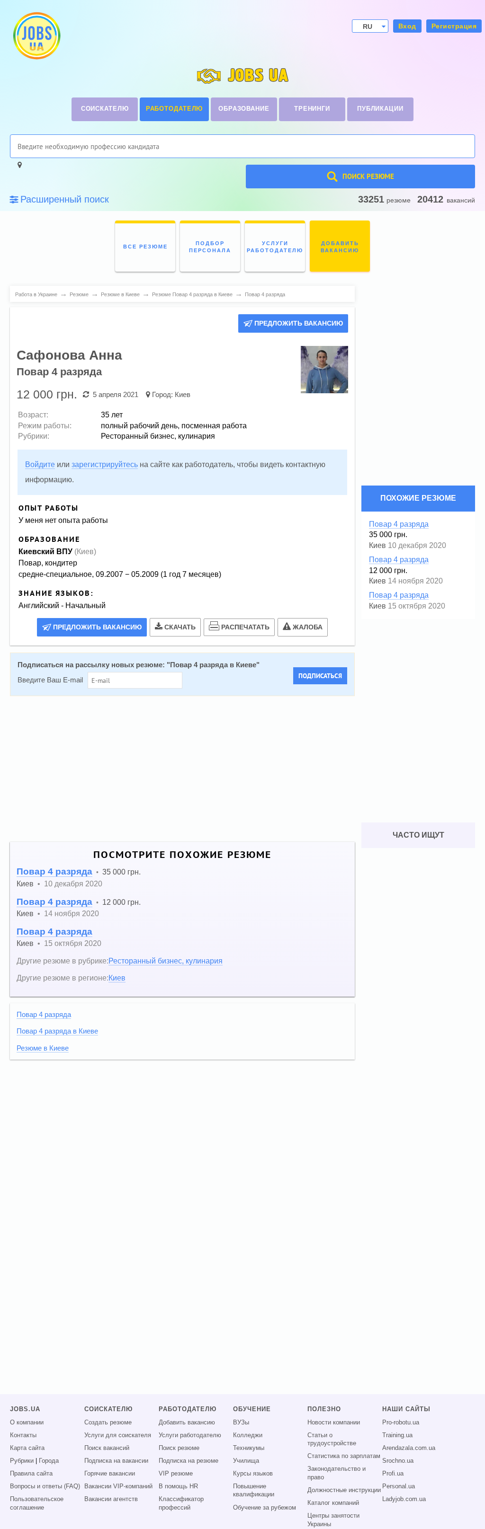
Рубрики (22, 1461)
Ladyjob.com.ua (404, 1499)
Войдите (40, 464)
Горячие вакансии (109, 1473)
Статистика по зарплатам (343, 1456)
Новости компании (333, 1422)
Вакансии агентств (111, 1499)
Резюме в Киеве (43, 1048)
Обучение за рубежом (264, 1507)
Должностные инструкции (344, 1490)
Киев (182, 394)
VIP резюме (176, 1473)
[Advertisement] (182, 769)
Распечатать (245, 627)
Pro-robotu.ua (400, 1422)
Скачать (180, 627)
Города (49, 1461)
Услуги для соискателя (117, 1435)
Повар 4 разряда (54, 871)
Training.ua (397, 1435)
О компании (27, 1422)
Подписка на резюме (188, 1461)
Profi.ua (393, 1473)
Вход (407, 26)
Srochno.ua (397, 1461)
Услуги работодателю (190, 1435)
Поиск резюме (179, 1448)
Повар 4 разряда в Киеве (213, 665)
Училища (246, 1461)
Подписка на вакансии (116, 1461)
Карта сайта (27, 1448)
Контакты (23, 1435)
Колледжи (247, 1435)
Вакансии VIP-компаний (118, 1486)
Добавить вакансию (187, 1422)
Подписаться (320, 676)
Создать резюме (108, 1422)
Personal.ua (398, 1486)
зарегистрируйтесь (105, 464)
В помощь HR (178, 1486)
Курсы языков (253, 1473)
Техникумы (248, 1448)
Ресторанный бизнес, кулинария (165, 960)
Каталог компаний (333, 1503)
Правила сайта (31, 1473)
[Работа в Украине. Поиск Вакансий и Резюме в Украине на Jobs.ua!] (36, 35)
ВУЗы (241, 1422)
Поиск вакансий (106, 1448)
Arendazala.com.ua (408, 1448)
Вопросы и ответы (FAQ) (45, 1486)
